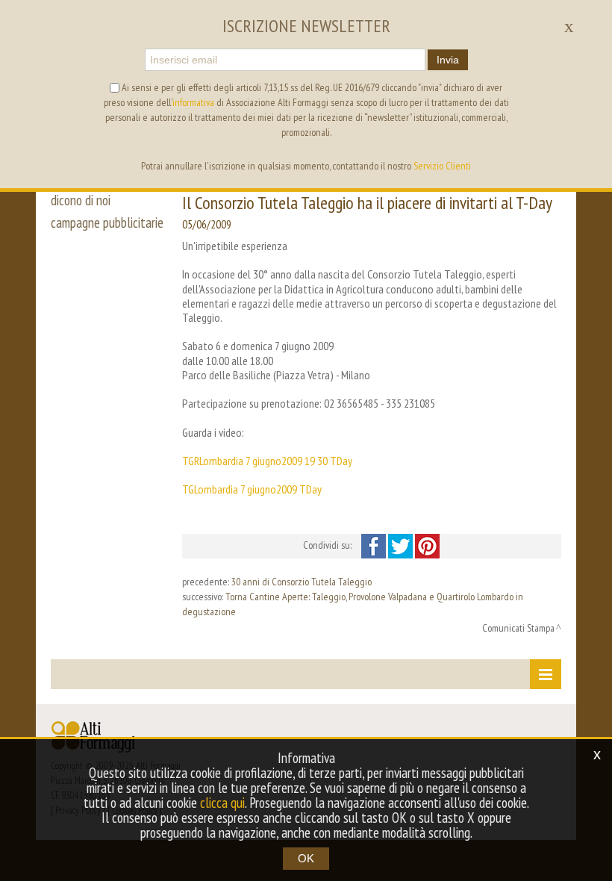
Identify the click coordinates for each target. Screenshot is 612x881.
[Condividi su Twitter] (401, 545)
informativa (193, 102)
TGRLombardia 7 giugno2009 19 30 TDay (267, 460)
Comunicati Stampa (518, 628)
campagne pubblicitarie (107, 222)
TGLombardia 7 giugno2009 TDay (252, 489)
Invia (448, 60)
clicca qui (222, 803)
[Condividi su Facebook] (374, 545)
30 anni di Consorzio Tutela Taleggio (301, 581)
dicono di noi (80, 200)
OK (306, 858)
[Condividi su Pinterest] (427, 545)
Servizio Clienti (442, 165)
